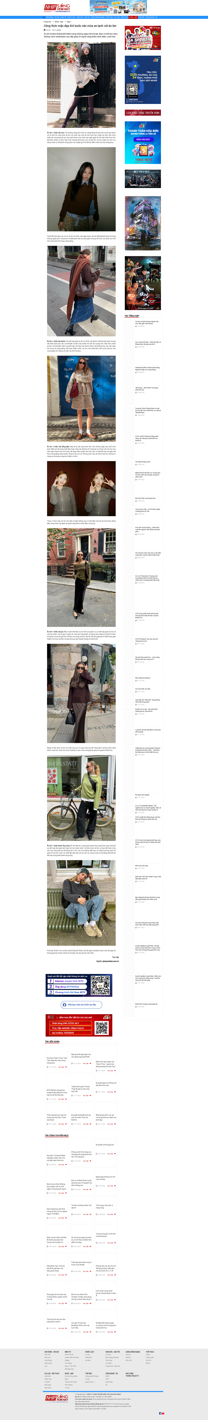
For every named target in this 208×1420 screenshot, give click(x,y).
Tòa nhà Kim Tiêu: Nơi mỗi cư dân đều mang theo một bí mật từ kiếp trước (148, 554)
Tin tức (87, 1354)
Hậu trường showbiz (112, 1357)
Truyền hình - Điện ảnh (112, 1366)
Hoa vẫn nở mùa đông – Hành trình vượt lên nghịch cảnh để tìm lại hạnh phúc (147, 529)
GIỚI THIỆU (130, 1373)
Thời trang (108, 1360)
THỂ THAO (150, 1352)
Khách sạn (48, 1379)
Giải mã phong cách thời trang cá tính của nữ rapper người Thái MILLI (57, 1211)
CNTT (107, 1379)
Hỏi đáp (87, 1360)
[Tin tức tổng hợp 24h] (57, 3)
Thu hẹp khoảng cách (142, 462)
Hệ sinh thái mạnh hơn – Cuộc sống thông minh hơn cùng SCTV (147, 658)
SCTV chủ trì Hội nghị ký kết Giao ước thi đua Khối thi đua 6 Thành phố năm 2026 (148, 842)
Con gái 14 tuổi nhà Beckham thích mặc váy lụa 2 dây (80, 1325)
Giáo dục (48, 1357)
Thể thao (109, 17)
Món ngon (48, 1385)
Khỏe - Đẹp (133, 17)
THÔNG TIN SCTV (132, 1376)
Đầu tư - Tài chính (70, 1366)
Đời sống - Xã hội (52, 17)
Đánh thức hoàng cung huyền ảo (146, 1004)
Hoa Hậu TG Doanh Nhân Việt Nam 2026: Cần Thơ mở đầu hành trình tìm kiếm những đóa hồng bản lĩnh (56, 1160)
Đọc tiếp (61, 1067)
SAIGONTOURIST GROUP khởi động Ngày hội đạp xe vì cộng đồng (147, 369)
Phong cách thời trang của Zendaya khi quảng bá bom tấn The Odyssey (81, 1154)
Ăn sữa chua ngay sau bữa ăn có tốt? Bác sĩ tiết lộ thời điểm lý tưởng (81, 1239)
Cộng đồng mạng (98, 17)
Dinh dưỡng (68, 1385)
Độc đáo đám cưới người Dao (145, 498)
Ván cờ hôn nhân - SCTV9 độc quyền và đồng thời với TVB (147, 510)
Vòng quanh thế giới (91, 1376)
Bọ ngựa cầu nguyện (142, 795)
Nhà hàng (48, 1388)
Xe (106, 1385)
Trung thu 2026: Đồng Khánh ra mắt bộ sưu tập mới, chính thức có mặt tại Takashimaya (148, 410)
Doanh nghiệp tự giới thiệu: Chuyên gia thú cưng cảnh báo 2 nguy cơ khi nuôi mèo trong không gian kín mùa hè (147, 949)
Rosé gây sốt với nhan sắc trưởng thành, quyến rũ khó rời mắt (57, 1296)
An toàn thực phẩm (71, 1376)
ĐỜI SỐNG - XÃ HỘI (52, 1352)
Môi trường (48, 1363)
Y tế (46, 1366)
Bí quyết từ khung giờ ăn (105, 1145)
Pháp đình (88, 1357)
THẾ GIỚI (88, 1373)
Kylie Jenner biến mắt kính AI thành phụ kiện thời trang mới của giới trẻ (57, 1239)
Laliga (148, 1354)
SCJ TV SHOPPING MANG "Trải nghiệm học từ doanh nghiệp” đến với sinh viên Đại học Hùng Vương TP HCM (148, 809)
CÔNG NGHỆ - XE (111, 1373)
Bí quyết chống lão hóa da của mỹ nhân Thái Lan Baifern (81, 1117)
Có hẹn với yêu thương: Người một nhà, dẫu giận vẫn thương (146, 322)
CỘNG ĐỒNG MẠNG (133, 1352)
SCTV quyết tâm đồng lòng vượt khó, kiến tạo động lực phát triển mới (147, 818)
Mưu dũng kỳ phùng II (142, 678)
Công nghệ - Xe (151, 17)
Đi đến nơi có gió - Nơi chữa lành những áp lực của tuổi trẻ (146, 710)
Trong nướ (149, 1357)
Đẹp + (66, 1379)
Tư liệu (87, 1379)
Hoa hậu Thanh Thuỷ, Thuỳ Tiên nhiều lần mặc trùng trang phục (57, 1060)
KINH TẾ (68, 1352)
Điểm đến (48, 1376)
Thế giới (141, 17)
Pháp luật (71, 17)
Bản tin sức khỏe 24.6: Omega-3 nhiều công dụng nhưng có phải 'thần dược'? (81, 1296)
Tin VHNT (108, 1363)
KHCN (107, 1376)
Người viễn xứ (89, 1382)
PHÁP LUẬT (89, 1352)
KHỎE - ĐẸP (69, 1373)
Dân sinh (48, 1354)
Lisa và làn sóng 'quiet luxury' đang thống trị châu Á (106, 1293)
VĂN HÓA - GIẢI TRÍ (112, 1352)
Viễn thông (109, 1382)
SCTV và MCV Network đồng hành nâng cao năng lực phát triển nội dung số (147, 438)
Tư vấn (67, 1388)
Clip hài (128, 1357)
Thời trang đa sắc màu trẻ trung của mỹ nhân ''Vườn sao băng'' (56, 1117)
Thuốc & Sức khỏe (71, 1382)
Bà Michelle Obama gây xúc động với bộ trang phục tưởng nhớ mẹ (106, 1325)
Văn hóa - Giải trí (83, 17)
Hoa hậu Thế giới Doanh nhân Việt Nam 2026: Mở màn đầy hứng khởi (147, 924)
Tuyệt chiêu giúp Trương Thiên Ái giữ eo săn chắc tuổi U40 (80, 1089)
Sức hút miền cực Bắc (142, 689)
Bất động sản (69, 1369)
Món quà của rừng (141, 866)
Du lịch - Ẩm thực (121, 17)
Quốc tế (148, 1360)
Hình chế (128, 1360)
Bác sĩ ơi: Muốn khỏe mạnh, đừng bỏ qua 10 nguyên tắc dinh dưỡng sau (81, 1182)
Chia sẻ (128, 1354)
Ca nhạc (108, 1354)
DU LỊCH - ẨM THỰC (52, 1373)
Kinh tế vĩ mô (69, 1354)
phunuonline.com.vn (110, 961)
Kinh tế (63, 17)
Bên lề (148, 1363)
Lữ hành (47, 1382)
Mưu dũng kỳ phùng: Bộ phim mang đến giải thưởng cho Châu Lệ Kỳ (147, 898)
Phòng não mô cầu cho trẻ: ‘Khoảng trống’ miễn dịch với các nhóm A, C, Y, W (106, 1268)
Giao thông (48, 1360)
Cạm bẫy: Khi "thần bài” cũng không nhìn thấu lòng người (147, 701)
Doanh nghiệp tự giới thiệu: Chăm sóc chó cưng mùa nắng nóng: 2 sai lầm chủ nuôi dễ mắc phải (148, 978)
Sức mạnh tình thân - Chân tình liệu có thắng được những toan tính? (148, 343)
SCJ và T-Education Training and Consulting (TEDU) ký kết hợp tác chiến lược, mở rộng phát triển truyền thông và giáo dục (147, 579)
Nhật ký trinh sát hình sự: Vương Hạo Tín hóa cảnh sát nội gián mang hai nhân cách (147, 475)
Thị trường (68, 1363)
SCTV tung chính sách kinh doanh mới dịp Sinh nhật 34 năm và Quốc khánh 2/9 (147, 616)
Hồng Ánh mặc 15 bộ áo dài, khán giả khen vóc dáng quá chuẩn (56, 1268)
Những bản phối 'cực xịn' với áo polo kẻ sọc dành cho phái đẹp (106, 1117)
